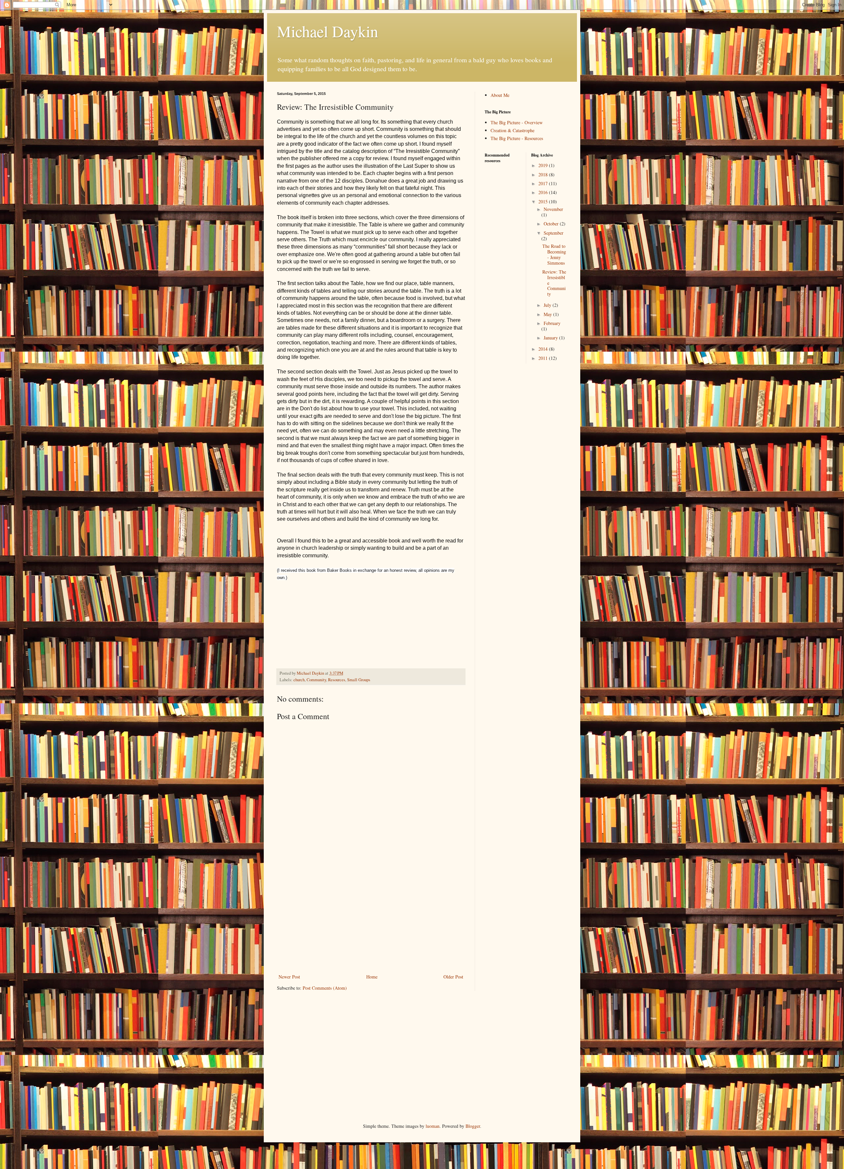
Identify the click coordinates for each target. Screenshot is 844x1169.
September (553, 233)
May (548, 314)
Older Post (453, 977)
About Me (500, 95)
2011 (543, 358)
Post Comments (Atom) (325, 988)
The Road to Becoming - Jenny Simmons (554, 254)
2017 (543, 183)
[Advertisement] (371, 918)
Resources (336, 680)
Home (371, 977)
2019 (543, 165)
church (299, 680)
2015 (543, 201)
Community (316, 680)
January (551, 338)
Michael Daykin (327, 31)
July (548, 305)
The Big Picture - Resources (517, 138)
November (553, 209)
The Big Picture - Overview (517, 122)
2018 (543, 174)
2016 (543, 192)
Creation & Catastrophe (512, 130)
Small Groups (358, 680)
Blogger (473, 1126)
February (552, 323)
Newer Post (289, 977)
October (552, 223)
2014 (543, 349)
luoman (432, 1126)
